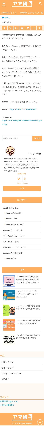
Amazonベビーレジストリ (14, 247)
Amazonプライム (9, 13)
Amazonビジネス (10, 242)
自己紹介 (5, 379)
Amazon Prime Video (14, 213)
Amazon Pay (11, 258)
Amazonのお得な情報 (12, 253)
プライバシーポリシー (11, 373)
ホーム (7, 18)
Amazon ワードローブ (15, 224)
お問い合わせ (7, 362)
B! (16, 28)
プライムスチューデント (14, 236)
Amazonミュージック (29, 13)
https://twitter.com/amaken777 (23, 109)
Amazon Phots (11, 219)
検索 (38, 138)
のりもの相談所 (7, 405)
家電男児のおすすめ (9, 401)
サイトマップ (7, 368)
